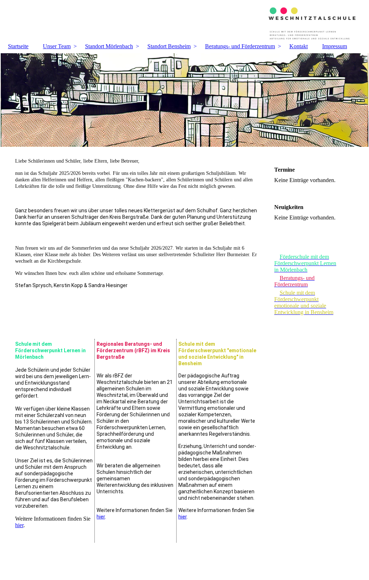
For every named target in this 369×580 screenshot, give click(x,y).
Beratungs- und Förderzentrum (240, 46)
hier (19, 525)
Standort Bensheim (169, 46)
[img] (184, 20)
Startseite (18, 46)
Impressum (334, 46)
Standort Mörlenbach (109, 46)
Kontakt (298, 46)
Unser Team (57, 46)
